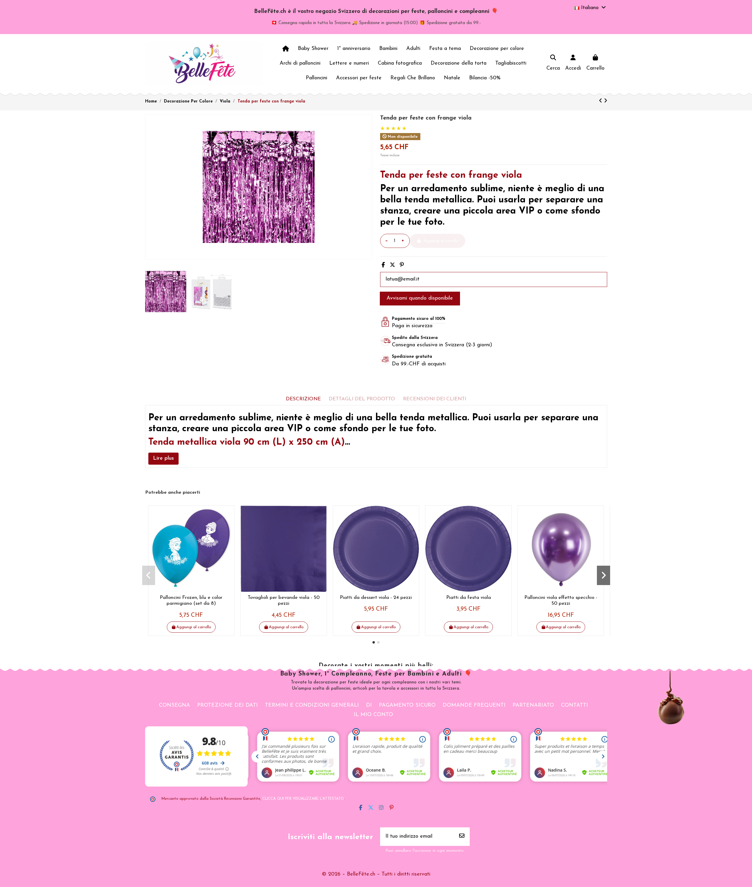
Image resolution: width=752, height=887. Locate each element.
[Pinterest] (402, 265)
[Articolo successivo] (605, 101)
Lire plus (163, 458)
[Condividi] (383, 265)
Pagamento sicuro (407, 705)
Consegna (174, 705)
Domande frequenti (474, 705)
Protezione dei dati (227, 705)
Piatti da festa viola (468, 597)
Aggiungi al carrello (193, 627)
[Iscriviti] (462, 836)
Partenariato (533, 705)
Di (369, 705)
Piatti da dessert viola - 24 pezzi (376, 597)
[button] (373, 642)
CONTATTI (574, 705)
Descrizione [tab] (303, 399)
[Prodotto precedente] (601, 101)
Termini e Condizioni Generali (312, 705)
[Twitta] (392, 265)
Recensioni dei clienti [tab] (434, 399)
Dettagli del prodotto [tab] (362, 399)
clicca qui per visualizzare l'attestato (303, 799)
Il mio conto (373, 715)
